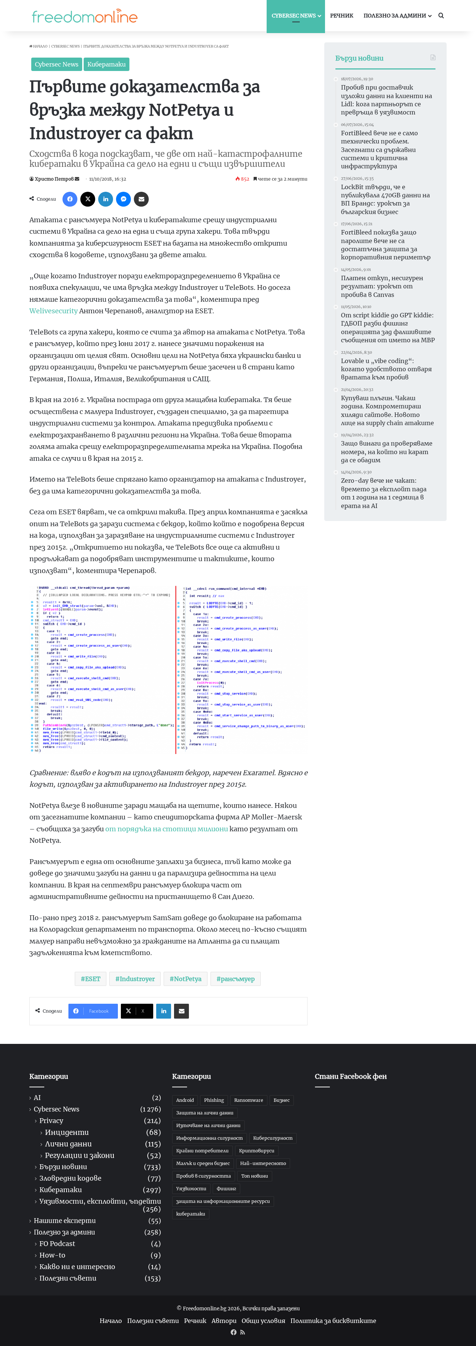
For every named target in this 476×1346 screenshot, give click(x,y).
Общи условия (263, 1320)
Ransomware (248, 1100)
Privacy (51, 1121)
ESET (92, 979)
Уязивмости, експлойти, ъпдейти (100, 1202)
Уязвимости (191, 1188)
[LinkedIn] (105, 199)
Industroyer (137, 979)
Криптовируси (256, 1151)
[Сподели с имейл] (141, 199)
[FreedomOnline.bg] (84, 15)
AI (37, 1098)
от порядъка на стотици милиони (166, 829)
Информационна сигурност (209, 1138)
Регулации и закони (80, 1155)
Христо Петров (54, 179)
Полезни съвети (67, 1278)
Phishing (214, 1100)
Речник (341, 15)
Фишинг (226, 1188)
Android (185, 1100)
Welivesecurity (53, 311)
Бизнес (282, 1100)
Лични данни (68, 1144)
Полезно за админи (395, 15)
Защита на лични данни (205, 1113)
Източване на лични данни (208, 1125)
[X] (87, 199)
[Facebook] (69, 199)
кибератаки (190, 1214)
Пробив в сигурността (203, 1176)
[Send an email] (77, 179)
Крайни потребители (202, 1151)
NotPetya (188, 979)
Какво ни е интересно (77, 1267)
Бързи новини (63, 1167)
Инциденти (67, 1132)
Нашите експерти (65, 1221)
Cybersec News (294, 15)
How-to (52, 1255)
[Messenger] (123, 199)
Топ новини (254, 1176)
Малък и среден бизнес (203, 1163)
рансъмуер (238, 979)
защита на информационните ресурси (223, 1201)
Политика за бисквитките (333, 1320)
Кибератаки (106, 64)
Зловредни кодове (70, 1178)
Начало (40, 46)
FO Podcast (57, 1244)
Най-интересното (263, 1163)
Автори (224, 1320)
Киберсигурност (273, 1138)
